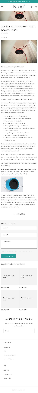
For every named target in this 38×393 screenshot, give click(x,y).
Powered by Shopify (22, 389)
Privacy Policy (7, 378)
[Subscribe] (32, 331)
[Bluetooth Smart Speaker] (12, 191)
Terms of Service (8, 374)
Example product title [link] (8, 277)
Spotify (30, 105)
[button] (2, 7)
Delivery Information (9, 355)
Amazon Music (5, 165)
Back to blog (20, 214)
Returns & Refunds (9, 359)
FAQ (5, 351)
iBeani (16, 389)
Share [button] (5, 37)
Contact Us (7, 347)
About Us (6, 370)
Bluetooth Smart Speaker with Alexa (18, 174)
